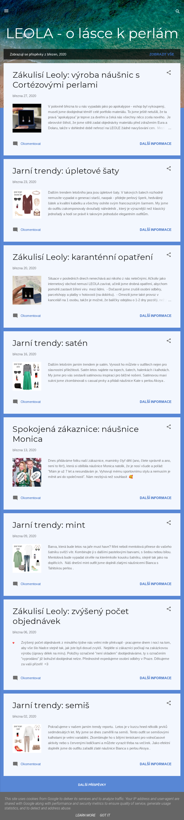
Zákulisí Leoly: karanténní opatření (83, 257)
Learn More (85, 815)
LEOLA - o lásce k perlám (92, 33)
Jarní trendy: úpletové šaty (66, 171)
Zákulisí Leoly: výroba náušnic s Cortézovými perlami (76, 80)
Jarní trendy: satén (50, 343)
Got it (105, 815)
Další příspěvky (92, 785)
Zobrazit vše (161, 54)
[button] (168, 73)
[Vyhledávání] (177, 12)
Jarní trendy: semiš (51, 705)
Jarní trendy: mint (49, 525)
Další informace (155, 144)
